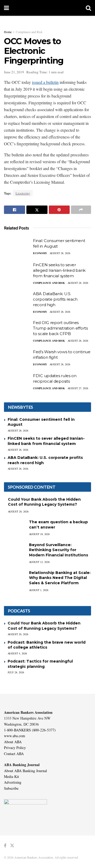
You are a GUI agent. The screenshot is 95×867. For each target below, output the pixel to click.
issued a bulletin (45, 82)
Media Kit (11, 776)
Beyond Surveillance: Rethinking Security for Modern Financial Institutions (58, 549)
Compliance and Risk (29, 32)
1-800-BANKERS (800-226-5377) (30, 729)
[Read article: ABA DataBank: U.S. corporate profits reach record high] (17, 300)
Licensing (23, 193)
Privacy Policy (15, 747)
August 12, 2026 (39, 562)
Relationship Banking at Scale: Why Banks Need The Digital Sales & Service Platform (60, 577)
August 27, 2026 (78, 388)
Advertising (12, 782)
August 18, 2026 (39, 534)
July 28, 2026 (16, 672)
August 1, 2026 (38, 590)
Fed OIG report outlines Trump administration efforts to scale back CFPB (60, 328)
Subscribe (11, 788)
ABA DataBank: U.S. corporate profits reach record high (55, 299)
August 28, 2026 (60, 253)
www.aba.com (14, 735)
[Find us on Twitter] (12, 846)
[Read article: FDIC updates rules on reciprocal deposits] (17, 382)
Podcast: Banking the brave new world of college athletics (47, 645)
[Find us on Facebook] (5, 846)
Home (8, 32)
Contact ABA (14, 753)
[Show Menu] (6, 8)
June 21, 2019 (14, 72)
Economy (40, 253)
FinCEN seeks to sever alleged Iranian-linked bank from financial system (59, 270)
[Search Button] (88, 8)
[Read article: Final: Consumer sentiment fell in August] (17, 247)
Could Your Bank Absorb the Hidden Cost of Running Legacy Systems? (44, 502)
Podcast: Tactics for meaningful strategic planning (40, 664)
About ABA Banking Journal (25, 770)
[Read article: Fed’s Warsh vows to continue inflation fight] (17, 358)
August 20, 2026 (18, 511)
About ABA (13, 741)
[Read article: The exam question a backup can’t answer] (14, 527)
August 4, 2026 (17, 653)
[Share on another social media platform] (81, 210)
